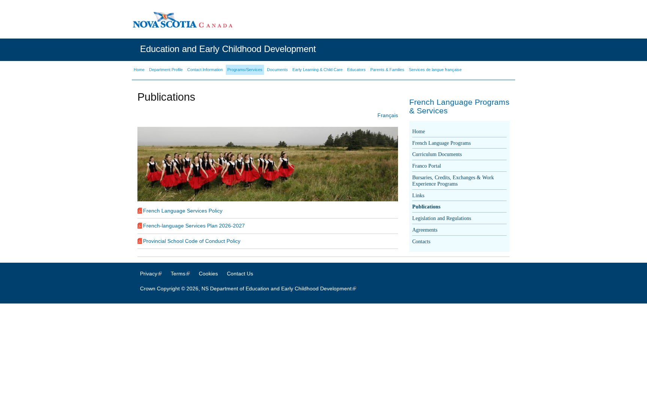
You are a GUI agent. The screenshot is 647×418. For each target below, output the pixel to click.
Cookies (208, 274)
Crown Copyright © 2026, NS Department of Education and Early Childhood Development (252, 289)
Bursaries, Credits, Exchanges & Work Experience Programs (453, 181)
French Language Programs (441, 143)
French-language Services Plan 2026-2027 (194, 226)
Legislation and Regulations (441, 218)
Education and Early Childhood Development (228, 49)
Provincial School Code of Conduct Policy (191, 241)
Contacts (421, 241)
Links (418, 195)
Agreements (424, 230)
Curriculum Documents (437, 154)
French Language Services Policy (182, 211)
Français (387, 115)
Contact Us (240, 274)
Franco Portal (426, 166)
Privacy (154, 274)
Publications (426, 207)
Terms (184, 274)
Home (418, 131)
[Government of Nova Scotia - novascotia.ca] (182, 19)
